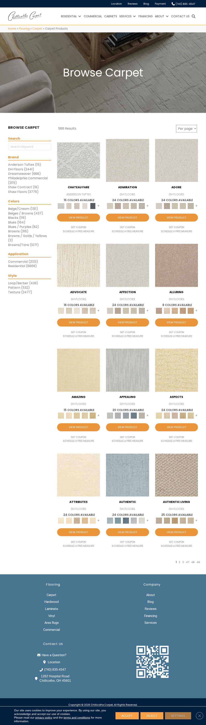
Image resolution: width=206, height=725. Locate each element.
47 (187, 562)
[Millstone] (176, 475)
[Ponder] (176, 370)
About (159, 16)
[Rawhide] (190, 311)
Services (125, 16)
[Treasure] (93, 311)
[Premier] (84, 311)
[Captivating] (141, 415)
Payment (160, 3)
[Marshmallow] (127, 160)
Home (12, 29)
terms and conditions (77, 717)
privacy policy (43, 717)
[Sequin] (190, 415)
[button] (79, 16)
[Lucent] (167, 415)
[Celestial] (93, 206)
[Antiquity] (182, 415)
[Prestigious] (118, 415)
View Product (78, 217)
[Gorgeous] (127, 370)
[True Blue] (126, 520)
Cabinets (110, 16)
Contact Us (180, 16)
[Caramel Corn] (190, 520)
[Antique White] (126, 206)
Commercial (93, 16)
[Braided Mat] (175, 520)
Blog (146, 3)
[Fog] (141, 206)
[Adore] (78, 265)
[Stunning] (84, 415)
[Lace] (134, 206)
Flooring (24, 29)
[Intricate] (69, 520)
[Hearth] (77, 520)
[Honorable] (141, 520)
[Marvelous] (93, 415)
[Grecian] (78, 475)
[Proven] (118, 520)
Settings (178, 715)
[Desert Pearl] (167, 311)
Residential (69, 16)
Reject (151, 715)
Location (116, 3)
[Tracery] (167, 520)
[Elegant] (126, 415)
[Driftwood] (176, 265)
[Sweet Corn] (93, 520)
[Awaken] (69, 206)
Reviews (133, 3)
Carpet (37, 29)
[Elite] (77, 311)
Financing (145, 16)
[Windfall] (69, 311)
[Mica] (182, 520)
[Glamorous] (134, 415)
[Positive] (134, 520)
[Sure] (127, 475)
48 (193, 562)
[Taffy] (182, 311)
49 (198, 562)
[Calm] (84, 206)
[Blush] (77, 206)
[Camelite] (175, 311)
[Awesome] (69, 415)
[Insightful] (175, 415)
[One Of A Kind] (77, 415)
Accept (127, 715)
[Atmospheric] (78, 160)
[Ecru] (118, 206)
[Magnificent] (78, 370)
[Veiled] (84, 520)
